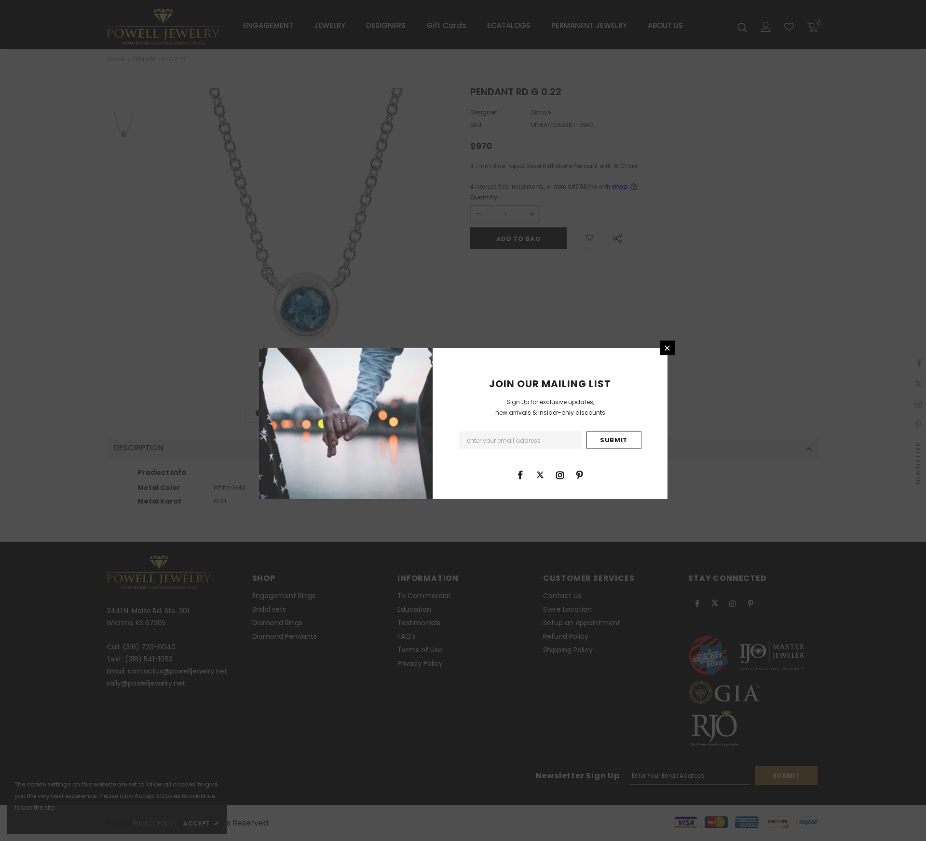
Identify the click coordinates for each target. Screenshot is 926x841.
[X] (540, 474)
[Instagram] (560, 474)
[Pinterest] (579, 474)
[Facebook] (520, 474)
